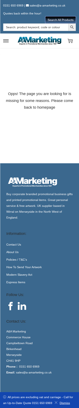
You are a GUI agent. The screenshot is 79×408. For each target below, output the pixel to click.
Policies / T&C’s (16, 259)
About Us (12, 252)
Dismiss (65, 403)
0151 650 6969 (13, 5)
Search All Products (61, 20)
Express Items (15, 282)
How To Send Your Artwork (24, 267)
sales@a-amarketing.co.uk (47, 5)
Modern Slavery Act (19, 274)
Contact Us (13, 244)
